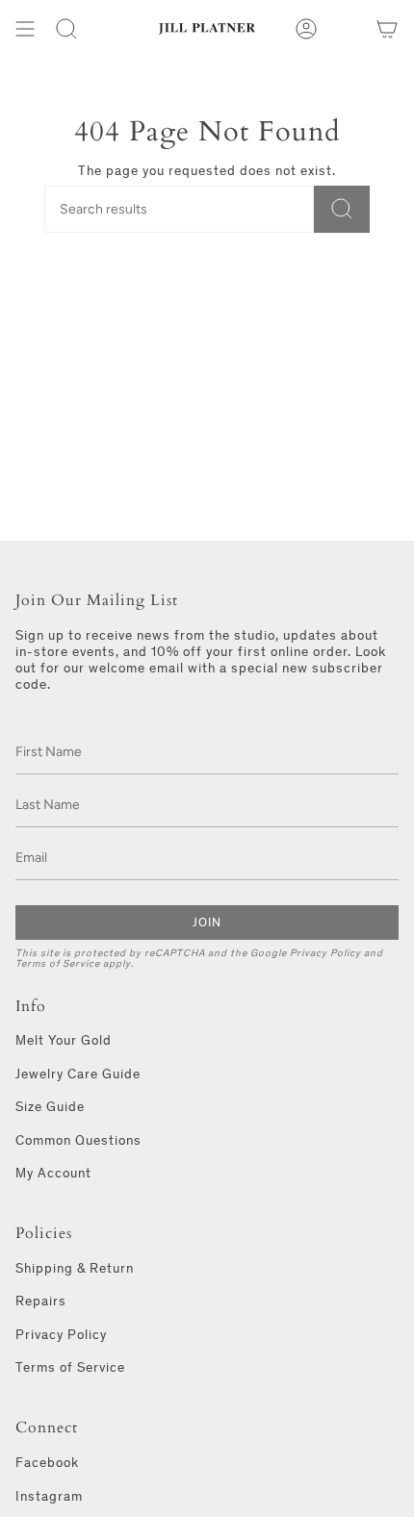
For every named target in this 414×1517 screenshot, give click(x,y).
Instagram (49, 1496)
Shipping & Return (74, 1268)
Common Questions (78, 1140)
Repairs (40, 1301)
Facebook (47, 1462)
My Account (53, 1173)
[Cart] (387, 29)
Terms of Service (57, 963)
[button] (66, 29)
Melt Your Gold (63, 1040)
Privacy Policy (325, 953)
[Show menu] (25, 29)
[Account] (306, 29)
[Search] (342, 209)
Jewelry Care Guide (78, 1074)
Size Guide (50, 1107)
